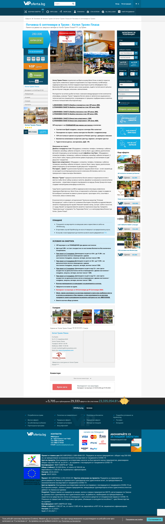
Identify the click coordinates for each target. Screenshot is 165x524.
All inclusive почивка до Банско (128, 173)
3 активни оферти (43, 131)
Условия (27, 97)
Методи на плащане (93, 423)
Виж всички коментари (81, 378)
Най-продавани (128, 12)
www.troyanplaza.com (66, 350)
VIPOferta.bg (78, 408)
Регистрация (126, 4)
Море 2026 (67, 12)
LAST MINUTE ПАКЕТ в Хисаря (128, 225)
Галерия (27, 101)
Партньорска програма (35, 426)
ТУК (105, 233)
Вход (117, 4)
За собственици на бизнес (36, 423)
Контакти (28, 104)
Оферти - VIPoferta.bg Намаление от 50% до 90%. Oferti (35, 3)
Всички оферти (36, 11)
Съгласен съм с (128, 103)
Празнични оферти (93, 420)
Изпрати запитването (128, 109)
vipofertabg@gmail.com (65, 445)
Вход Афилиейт (62, 426)
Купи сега (62, 387)
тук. (59, 521)
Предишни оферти (63, 420)
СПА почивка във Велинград (127, 250)
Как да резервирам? (35, 51)
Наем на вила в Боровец (126, 199)
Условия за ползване (64, 423)
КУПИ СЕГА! (36, 40)
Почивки (119, 420)
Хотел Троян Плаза (32, 87)
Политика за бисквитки (94, 415)
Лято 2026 (53, 12)
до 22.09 (134, 63)
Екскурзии (119, 423)
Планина (80, 12)
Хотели (89, 408)
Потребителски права (35, 415)
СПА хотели (94, 12)
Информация (29, 94)
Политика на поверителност (67, 415)
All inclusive (111, 12)
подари (38, 75)
